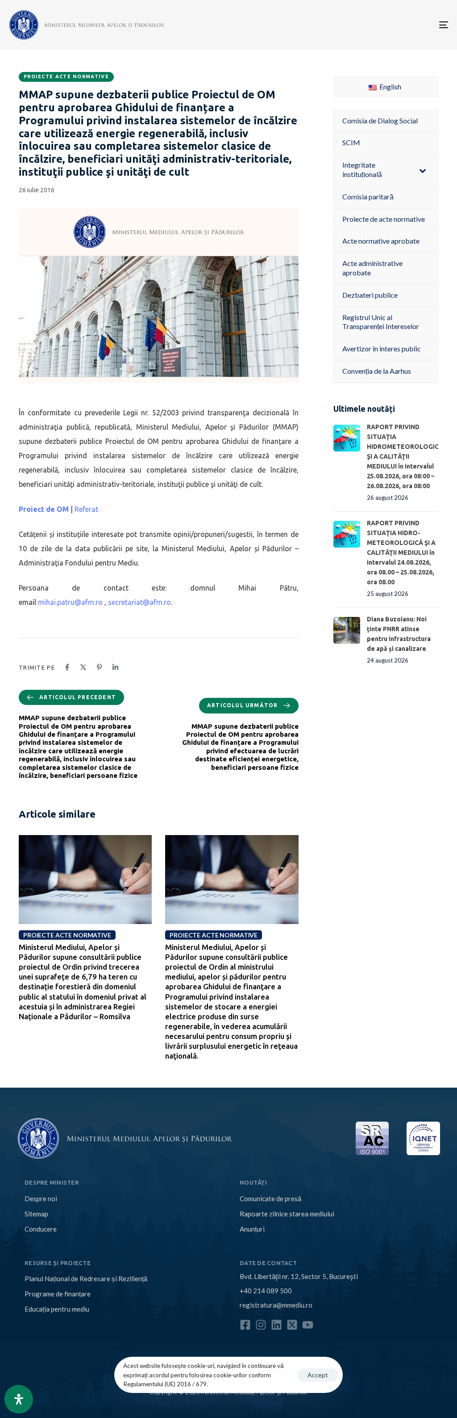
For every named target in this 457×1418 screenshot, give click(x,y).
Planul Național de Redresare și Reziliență (86, 1279)
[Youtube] (307, 1324)
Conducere (41, 1229)
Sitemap (36, 1214)
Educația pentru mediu (57, 1309)
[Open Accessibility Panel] (18, 1399)
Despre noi (41, 1198)
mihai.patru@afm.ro (70, 602)
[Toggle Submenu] (422, 170)
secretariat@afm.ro (139, 602)
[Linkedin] (276, 1324)
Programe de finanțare (58, 1294)
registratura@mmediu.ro (276, 1305)
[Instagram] (260, 1324)
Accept (317, 1375)
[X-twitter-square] (292, 1324)
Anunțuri (252, 1229)
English (389, 86)
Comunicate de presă (270, 1198)
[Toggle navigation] (375, 25)
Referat (87, 509)
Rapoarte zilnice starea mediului (287, 1214)
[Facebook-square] (245, 1324)
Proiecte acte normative (66, 76)
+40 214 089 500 (266, 1291)
